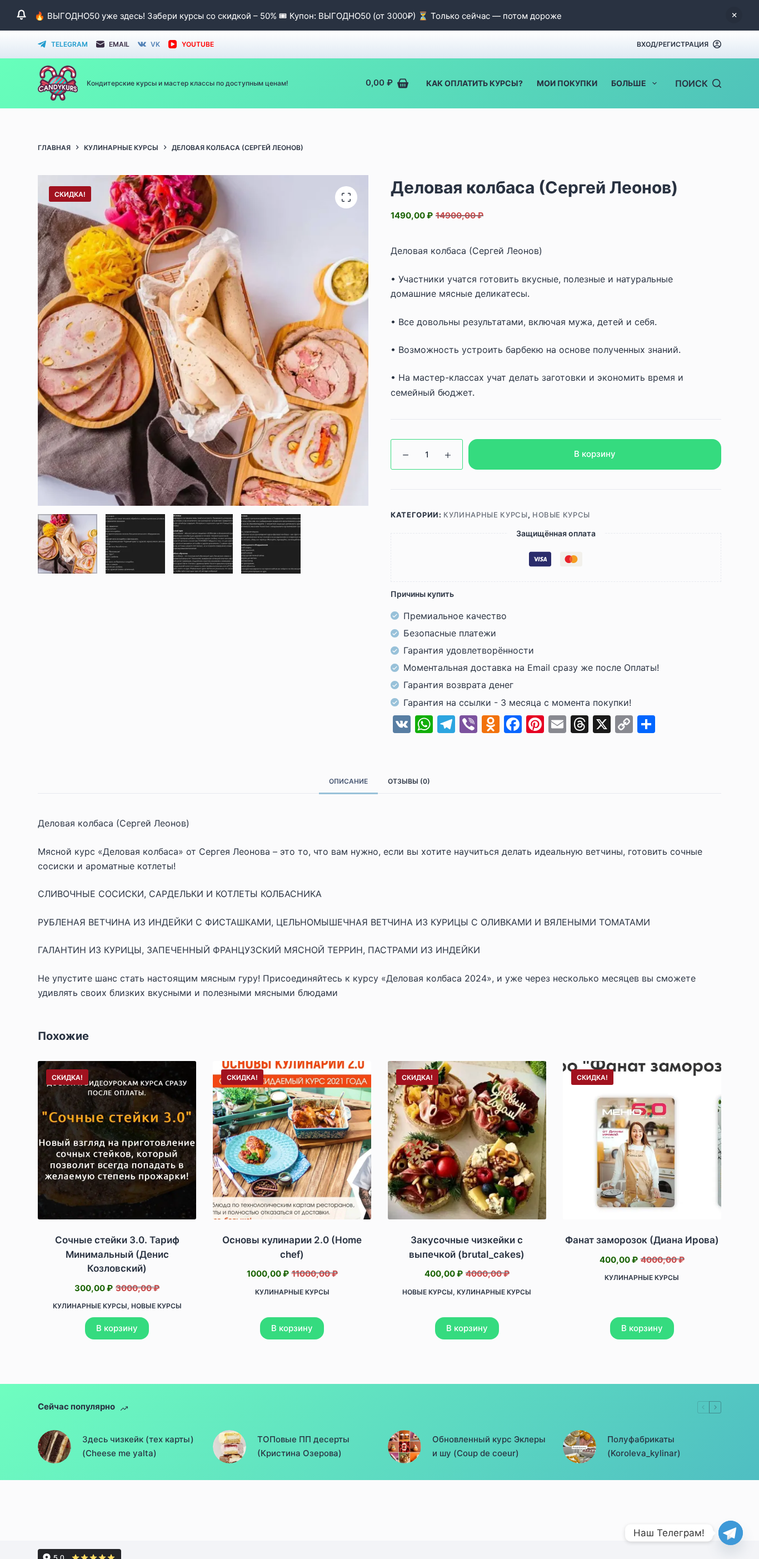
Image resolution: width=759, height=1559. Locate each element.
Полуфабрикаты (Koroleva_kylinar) (644, 1446)
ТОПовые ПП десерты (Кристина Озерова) (303, 1446)
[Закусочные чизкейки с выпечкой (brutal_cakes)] (467, 1140)
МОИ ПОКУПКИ (567, 83)
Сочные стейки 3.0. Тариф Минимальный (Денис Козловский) (117, 1254)
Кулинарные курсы (485, 514)
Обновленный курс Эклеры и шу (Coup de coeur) (489, 1446)
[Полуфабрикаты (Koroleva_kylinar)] (579, 1446)
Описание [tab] (348, 781)
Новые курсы (561, 514)
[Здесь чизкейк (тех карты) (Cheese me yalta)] (54, 1446)
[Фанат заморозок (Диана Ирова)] (642, 1140)
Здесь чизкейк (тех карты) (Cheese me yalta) (138, 1446)
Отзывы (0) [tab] (409, 781)
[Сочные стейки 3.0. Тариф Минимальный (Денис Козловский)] (117, 1140)
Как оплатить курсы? (474, 83)
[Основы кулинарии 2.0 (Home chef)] (292, 1140)
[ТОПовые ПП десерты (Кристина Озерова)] (229, 1446)
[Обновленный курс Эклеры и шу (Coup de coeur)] (404, 1446)
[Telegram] (730, 1533)
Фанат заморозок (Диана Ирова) (642, 1240)
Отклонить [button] (734, 15)
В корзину (595, 454)
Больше (628, 83)
